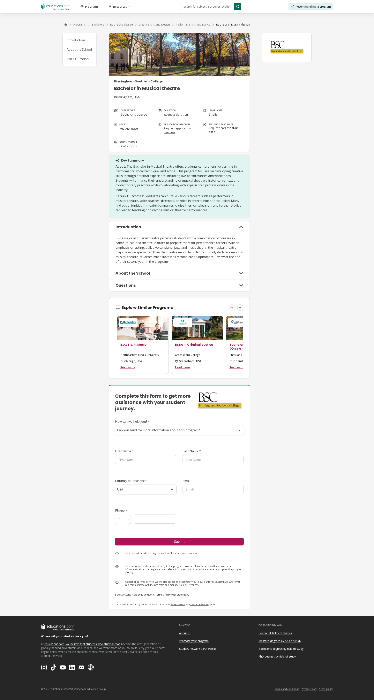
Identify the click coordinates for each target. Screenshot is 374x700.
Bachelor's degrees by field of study (280, 649)
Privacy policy (309, 689)
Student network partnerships (197, 649)
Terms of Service (199, 604)
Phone (121, 510)
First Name (124, 451)
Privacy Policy (178, 604)
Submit (179, 541)
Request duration (176, 114)
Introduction (76, 40)
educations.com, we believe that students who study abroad (82, 644)
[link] (233, 25)
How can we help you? (132, 421)
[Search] (237, 6)
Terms (159, 594)
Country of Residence (132, 481)
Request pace (128, 128)
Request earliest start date (224, 130)
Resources (120, 6)
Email (188, 481)
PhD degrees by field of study (277, 656)
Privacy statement (178, 594)
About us (185, 633)
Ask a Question (78, 59)
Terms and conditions (286, 689)
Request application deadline (177, 130)
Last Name (192, 451)
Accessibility (326, 689)
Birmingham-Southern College (138, 81)
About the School (79, 49)
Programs (91, 6)
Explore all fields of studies (275, 633)
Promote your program (194, 641)
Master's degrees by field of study (279, 641)
